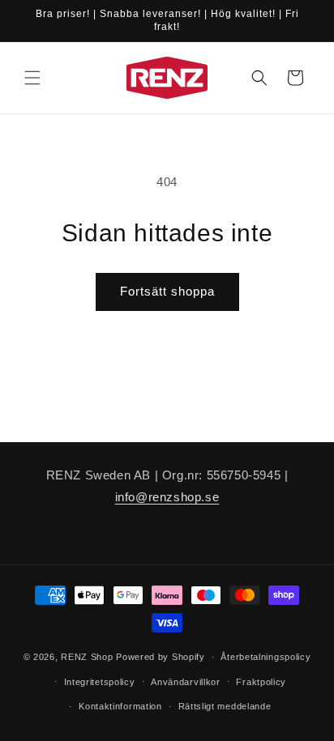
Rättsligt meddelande (225, 706)
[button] (32, 78)
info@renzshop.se (167, 497)
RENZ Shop (87, 657)
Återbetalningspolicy (265, 657)
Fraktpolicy (261, 682)
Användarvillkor (186, 682)
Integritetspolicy (99, 682)
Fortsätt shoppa (167, 291)
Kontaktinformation (120, 706)
